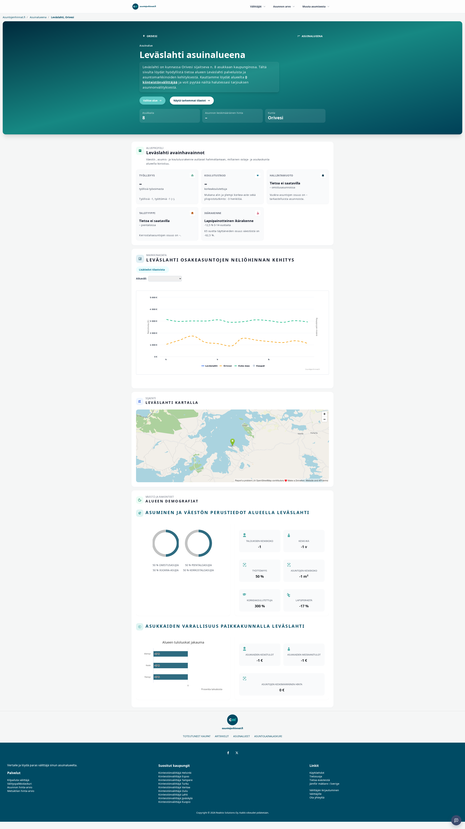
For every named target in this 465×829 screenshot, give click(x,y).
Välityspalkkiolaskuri (19, 783)
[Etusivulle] (144, 6)
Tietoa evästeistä (320, 780)
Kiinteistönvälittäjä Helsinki (174, 772)
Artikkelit (222, 736)
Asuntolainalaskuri (268, 736)
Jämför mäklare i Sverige (324, 783)
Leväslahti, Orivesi (62, 17)
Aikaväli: (141, 278)
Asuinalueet (241, 736)
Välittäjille (316, 794)
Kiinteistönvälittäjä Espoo (173, 776)
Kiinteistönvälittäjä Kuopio (174, 802)
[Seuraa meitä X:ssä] (236, 753)
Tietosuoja (316, 776)
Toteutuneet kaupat (197, 736)
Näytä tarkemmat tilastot (189, 100)
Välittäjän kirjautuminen (324, 790)
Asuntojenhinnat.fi (14, 17)
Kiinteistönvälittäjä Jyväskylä (175, 798)
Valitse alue (150, 100)
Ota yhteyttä (317, 797)
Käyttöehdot (317, 772)
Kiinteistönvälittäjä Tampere (175, 780)
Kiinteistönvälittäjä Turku (173, 783)
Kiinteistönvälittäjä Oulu (173, 791)
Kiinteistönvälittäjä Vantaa (174, 787)
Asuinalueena (37, 17)
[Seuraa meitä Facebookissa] (228, 753)
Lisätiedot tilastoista (152, 269)
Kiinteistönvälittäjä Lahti (173, 794)
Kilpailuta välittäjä (18, 780)
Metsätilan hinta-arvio (20, 791)
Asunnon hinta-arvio (19, 787)
